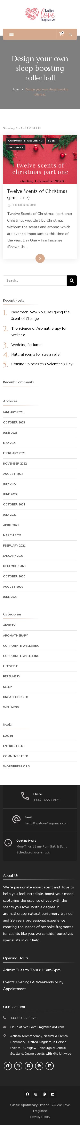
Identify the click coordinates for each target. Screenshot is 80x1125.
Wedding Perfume (26, 344)
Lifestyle (10, 666)
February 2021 (14, 546)
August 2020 (13, 587)
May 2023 (9, 443)
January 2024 (13, 412)
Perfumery (11, 676)
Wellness (15, 147)
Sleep (52, 140)
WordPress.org (16, 766)
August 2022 (13, 474)
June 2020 (10, 597)
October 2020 (14, 576)
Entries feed (13, 746)
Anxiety (9, 625)
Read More (33, 258)
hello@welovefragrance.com (47, 823)
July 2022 (9, 484)
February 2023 (14, 453)
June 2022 (10, 494)
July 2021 (9, 515)
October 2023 (14, 422)
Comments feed (15, 756)
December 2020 (14, 566)
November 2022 (15, 464)
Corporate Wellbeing (25, 140)
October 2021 (14, 504)
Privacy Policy (40, 1117)
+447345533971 (46, 800)
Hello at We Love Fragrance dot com (37, 1027)
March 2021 (12, 535)
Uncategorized (15, 697)
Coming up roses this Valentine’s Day (41, 364)
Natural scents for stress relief (36, 354)
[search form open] (70, 34)
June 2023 (10, 433)
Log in (8, 736)
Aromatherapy (15, 636)
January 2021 (13, 556)
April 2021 (11, 525)
